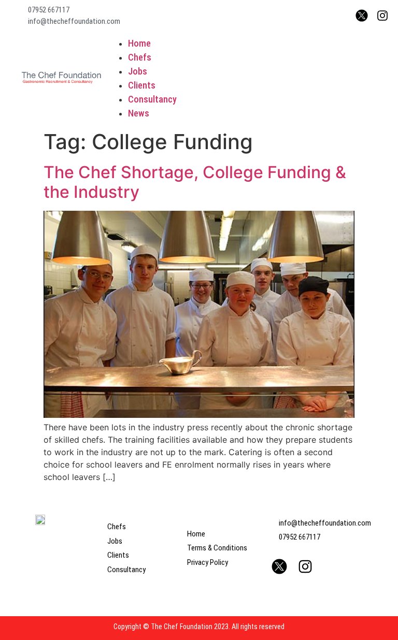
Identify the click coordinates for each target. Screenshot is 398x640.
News (138, 113)
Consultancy (152, 99)
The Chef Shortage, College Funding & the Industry (195, 182)
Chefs (139, 57)
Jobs (137, 71)
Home (139, 43)
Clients (141, 85)
